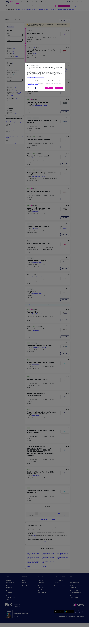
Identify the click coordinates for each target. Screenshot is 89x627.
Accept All (58, 87)
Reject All (49, 87)
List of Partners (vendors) (32, 84)
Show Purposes (31, 87)
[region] (45, 77)
